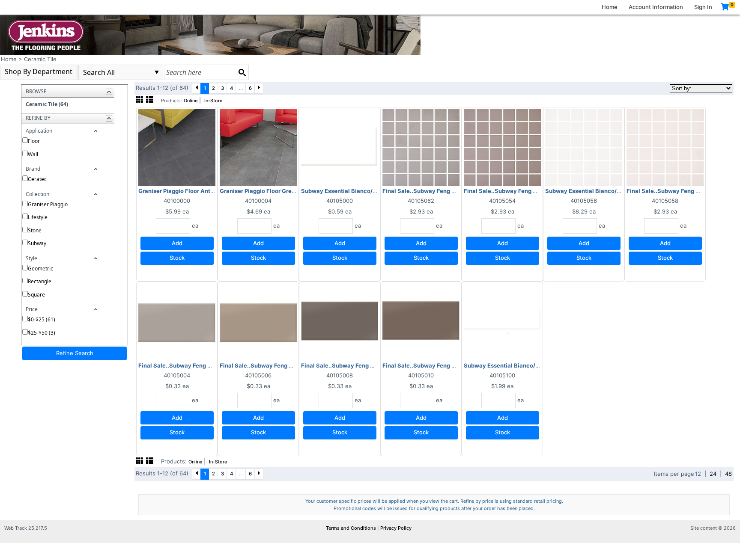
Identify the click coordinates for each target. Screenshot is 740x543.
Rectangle (39, 281)
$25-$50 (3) (41, 332)
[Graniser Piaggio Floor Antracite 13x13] (176, 147)
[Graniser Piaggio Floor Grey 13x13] (258, 147)
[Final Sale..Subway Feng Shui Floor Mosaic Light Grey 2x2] (421, 147)
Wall (33, 154)
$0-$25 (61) (41, 319)
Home (610, 6)
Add (177, 243)
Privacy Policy (396, 528)
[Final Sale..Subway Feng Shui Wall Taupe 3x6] (258, 321)
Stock (177, 257)
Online (190, 101)
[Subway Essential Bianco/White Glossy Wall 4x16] (502, 321)
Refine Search (74, 353)
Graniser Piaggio (48, 204)
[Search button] (242, 72)
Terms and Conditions (351, 528)
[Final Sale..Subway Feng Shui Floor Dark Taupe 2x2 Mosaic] (502, 147)
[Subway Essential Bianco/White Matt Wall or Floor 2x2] (583, 147)
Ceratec (37, 179)
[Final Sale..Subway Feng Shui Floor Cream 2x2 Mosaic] (665, 147)
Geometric (40, 268)
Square (36, 294)
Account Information (656, 6)
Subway (37, 243)
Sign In (703, 6)
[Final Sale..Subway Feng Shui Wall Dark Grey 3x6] (339, 321)
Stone (35, 230)
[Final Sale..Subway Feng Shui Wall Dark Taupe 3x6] (421, 321)
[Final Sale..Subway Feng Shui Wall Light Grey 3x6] (176, 321)
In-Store (213, 101)
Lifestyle (38, 217)
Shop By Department (38, 71)
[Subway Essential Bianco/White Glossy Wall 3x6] (339, 147)
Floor (34, 141)
